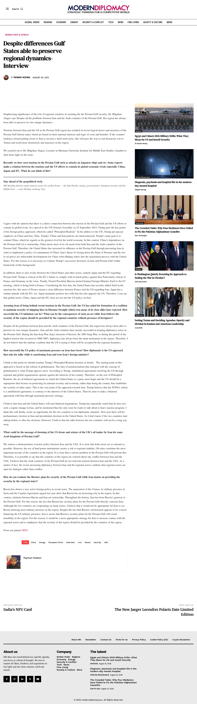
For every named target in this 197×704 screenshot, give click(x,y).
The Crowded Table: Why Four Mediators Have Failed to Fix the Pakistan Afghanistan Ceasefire (164, 229)
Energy (42, 542)
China (33, 542)
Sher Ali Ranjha (141, 235)
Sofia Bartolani (141, 282)
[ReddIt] (33, 86)
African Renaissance (143, 177)
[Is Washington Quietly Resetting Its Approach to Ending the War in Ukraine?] (164, 256)
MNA (25, 530)
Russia (88, 542)
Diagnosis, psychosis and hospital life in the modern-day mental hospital (113, 670)
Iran (80, 542)
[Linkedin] (26, 86)
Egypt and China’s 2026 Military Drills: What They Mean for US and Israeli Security (162, 137)
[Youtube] (38, 679)
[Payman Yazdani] (6, 77)
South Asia (139, 223)
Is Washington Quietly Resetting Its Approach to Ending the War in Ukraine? (160, 276)
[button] (18, 9)
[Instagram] (14, 679)
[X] (13, 86)
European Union (55, 542)
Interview (70, 542)
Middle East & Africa (17, 34)
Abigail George (140, 189)
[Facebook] (6, 86)
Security (97, 542)
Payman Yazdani (22, 78)
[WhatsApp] (19, 86)
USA (106, 542)
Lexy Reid (138, 328)
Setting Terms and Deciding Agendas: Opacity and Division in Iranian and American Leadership (162, 322)
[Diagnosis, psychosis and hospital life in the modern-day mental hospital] (164, 164)
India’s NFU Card (17, 609)
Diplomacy (139, 315)
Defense (138, 131)
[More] (46, 86)
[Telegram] (39, 86)
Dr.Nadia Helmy (141, 143)
